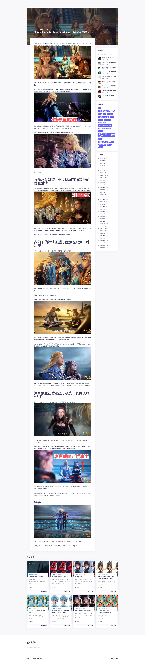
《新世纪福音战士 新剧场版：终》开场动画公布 (108, 95)
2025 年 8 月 (102, 160)
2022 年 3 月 (102, 218)
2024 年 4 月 (102, 192)
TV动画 (109, 114)
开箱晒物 (105, 125)
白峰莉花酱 (78, 576)
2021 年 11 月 (103, 228)
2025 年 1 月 (102, 170)
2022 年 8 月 (102, 206)
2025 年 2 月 (102, 168)
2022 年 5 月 (102, 214)
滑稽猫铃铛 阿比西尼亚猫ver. (84, 610)
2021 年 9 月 (102, 233)
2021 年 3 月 (102, 247)
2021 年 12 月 (103, 226)
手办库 (53, 574)
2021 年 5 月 (102, 243)
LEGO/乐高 (107, 111)
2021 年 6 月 (102, 240)
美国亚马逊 (109, 144)
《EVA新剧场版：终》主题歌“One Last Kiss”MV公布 (109, 76)
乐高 (103, 117)
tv (104, 114)
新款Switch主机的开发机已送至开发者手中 (109, 86)
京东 (101, 120)
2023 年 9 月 (102, 197)
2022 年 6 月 (102, 211)
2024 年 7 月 (102, 185)
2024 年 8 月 (102, 182)
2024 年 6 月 (102, 187)
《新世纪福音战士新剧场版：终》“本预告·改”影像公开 (109, 90)
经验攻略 (102, 144)
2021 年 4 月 (102, 245)
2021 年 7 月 (102, 238)
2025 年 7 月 (102, 163)
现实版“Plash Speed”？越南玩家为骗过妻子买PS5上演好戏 (109, 81)
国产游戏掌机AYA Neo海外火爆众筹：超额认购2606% (109, 67)
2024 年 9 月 (102, 180)
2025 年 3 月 (102, 165)
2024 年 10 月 (103, 177)
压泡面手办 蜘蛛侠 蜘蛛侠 (60, 576)
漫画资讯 (31, 574)
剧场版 (100, 122)
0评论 (42, 591)
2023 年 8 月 (102, 199)
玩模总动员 (106, 142)
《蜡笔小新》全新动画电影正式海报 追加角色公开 (109, 62)
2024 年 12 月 (103, 172)
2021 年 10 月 (103, 230)
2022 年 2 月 (102, 221)
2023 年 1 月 (102, 201)
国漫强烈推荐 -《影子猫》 (108, 57)
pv (100, 114)
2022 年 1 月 (102, 223)
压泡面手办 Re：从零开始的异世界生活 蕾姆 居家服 (60, 611)
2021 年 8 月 (102, 235)
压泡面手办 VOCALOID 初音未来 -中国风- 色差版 (106, 611)
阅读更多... (31, 587)
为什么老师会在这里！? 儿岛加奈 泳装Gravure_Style (107, 577)
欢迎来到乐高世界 (107, 135)
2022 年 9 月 (102, 204)
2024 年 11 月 (103, 175)
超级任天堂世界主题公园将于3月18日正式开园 (109, 71)
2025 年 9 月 (102, 158)
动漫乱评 (36, 29)
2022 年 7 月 (102, 209)
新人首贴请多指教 (105, 128)
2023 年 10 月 (103, 194)
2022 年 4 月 (102, 216)
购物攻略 (101, 147)
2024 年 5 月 (102, 189)
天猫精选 (104, 122)
